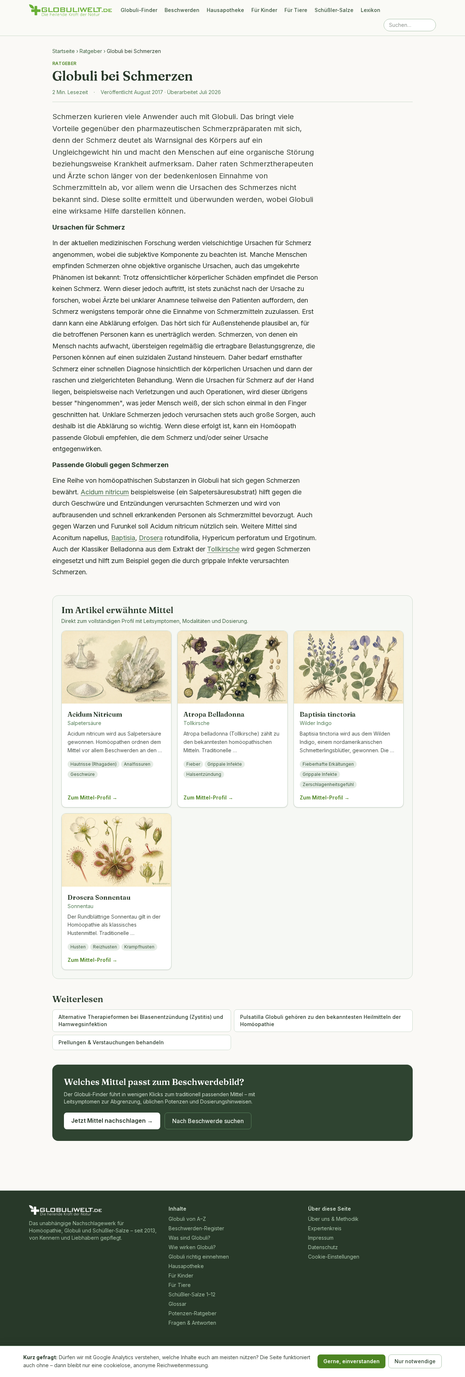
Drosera (151, 538)
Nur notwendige (415, 1361)
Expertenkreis (324, 1228)
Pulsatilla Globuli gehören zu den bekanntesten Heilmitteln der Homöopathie (320, 1020)
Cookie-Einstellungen (333, 1257)
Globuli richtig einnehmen (199, 1257)
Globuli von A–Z (187, 1219)
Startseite (63, 51)
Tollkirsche (223, 549)
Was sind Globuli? (189, 1238)
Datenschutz (323, 1247)
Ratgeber (91, 51)
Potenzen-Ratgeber (193, 1313)
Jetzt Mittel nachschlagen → (112, 1120)
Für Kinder (264, 10)
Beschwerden (182, 10)
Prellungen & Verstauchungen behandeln (111, 1042)
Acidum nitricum (105, 492)
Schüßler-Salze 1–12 (192, 1294)
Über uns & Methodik (333, 1219)
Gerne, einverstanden (351, 1361)
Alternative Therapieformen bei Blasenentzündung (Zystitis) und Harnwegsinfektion (140, 1020)
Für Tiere (295, 10)
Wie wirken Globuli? (192, 1247)
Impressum (320, 1238)
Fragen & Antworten (192, 1323)
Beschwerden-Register (196, 1228)
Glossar (177, 1304)
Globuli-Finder (139, 10)
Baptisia (123, 538)
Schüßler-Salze (334, 10)
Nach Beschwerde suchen (208, 1121)
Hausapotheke (225, 10)
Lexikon (370, 10)
